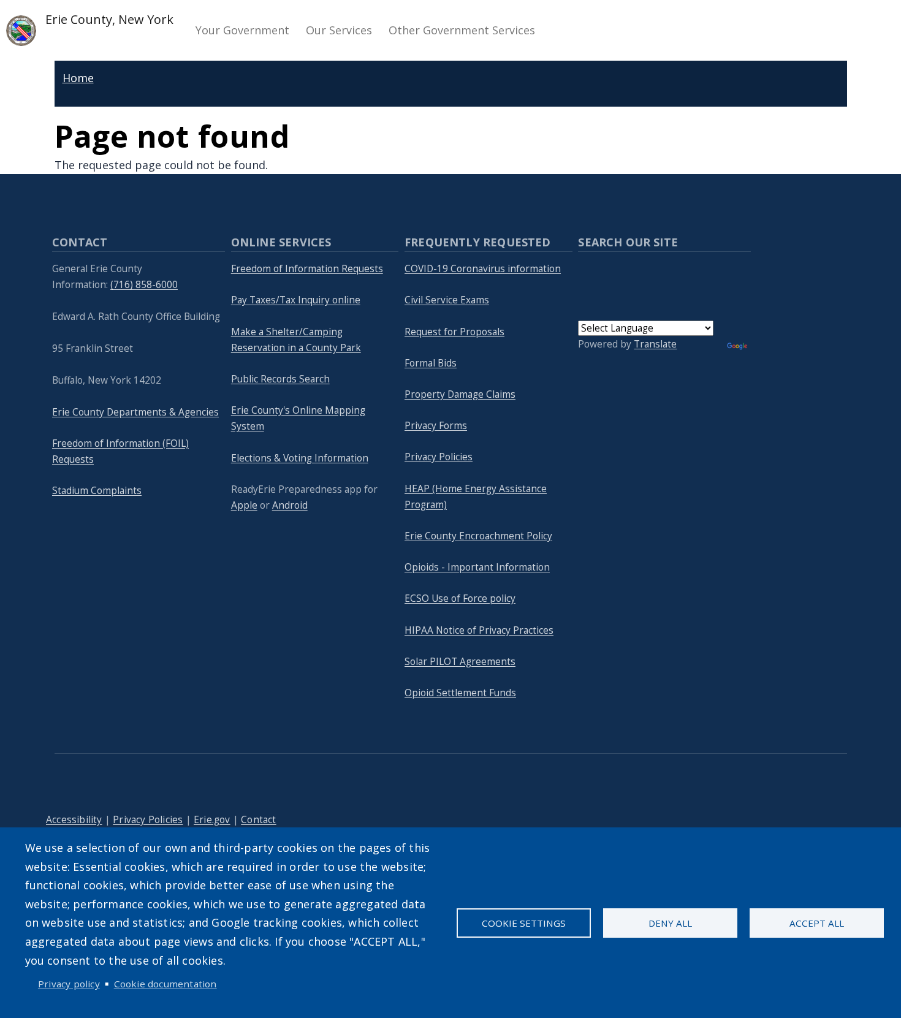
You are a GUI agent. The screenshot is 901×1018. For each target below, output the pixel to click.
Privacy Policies (439, 456)
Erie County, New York (107, 19)
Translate (655, 344)
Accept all (816, 923)
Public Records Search (280, 379)
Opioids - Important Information (477, 567)
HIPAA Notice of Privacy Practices (479, 630)
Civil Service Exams (447, 300)
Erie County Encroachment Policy (478, 536)
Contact (258, 819)
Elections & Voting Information (299, 458)
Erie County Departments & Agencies (135, 412)
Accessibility (74, 819)
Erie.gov (212, 819)
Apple (244, 505)
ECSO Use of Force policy (460, 598)
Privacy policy (69, 984)
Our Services (339, 30)
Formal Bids (431, 363)
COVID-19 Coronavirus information (483, 268)
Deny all (670, 923)
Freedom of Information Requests (307, 268)
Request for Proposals (454, 331)
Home (78, 77)
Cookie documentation (165, 984)
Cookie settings (524, 923)
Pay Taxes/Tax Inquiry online (295, 300)
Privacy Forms (436, 425)
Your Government (242, 30)
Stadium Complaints (97, 490)
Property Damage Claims (460, 394)
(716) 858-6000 (144, 284)
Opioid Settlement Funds (460, 692)
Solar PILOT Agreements (460, 661)
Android (290, 505)
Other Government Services (462, 30)
